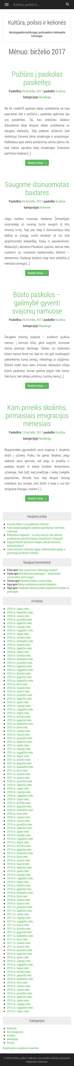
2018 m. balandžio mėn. (20, 892)
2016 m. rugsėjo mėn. (19, 961)
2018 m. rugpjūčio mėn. (20, 878)
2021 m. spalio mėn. (18, 745)
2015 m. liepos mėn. (18, 1011)
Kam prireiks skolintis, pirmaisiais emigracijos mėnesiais (37, 415)
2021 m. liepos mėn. (18, 756)
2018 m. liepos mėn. (18, 882)
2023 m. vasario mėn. (19, 688)
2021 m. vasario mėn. (19, 774)
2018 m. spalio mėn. (18, 871)
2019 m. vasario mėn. (19, 860)
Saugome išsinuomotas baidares (37, 188)
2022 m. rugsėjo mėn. (19, 706)
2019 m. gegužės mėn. (19, 849)
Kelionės (45, 207)
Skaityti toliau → (37, 163)
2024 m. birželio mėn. (19, 655)
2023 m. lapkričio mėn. (20, 666)
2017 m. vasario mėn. (19, 943)
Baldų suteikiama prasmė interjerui (37, 584)
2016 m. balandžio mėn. (20, 979)
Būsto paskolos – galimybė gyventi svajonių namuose (37, 302)
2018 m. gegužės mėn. (19, 889)
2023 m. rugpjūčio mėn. (20, 670)
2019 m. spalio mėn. (18, 831)
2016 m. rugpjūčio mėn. (20, 964)
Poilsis (11, 1042)
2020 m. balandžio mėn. (20, 810)
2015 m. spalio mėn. (18, 1000)
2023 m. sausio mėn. (18, 691)
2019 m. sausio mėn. (18, 864)
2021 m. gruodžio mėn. (20, 738)
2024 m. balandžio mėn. (20, 659)
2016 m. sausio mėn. (18, 989)
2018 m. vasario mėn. (19, 900)
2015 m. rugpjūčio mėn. (20, 1007)
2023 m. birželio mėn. (19, 673)
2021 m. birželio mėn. (19, 759)
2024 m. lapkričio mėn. (20, 648)
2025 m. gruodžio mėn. (20, 619)
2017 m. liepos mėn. (18, 925)
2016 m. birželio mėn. (19, 971)
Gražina (60, 91)
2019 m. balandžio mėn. (20, 853)
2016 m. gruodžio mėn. (20, 950)
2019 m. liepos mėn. (18, 842)
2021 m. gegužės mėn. (19, 763)
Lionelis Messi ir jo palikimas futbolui (28, 524)
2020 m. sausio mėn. (18, 821)
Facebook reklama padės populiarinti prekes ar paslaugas (38, 589)
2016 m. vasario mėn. (19, 986)
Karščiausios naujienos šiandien (21, 1048)
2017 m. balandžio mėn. (20, 936)
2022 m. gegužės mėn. (19, 720)
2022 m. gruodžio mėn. (20, 695)
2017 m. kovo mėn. (17, 939)
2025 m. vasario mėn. (19, 644)
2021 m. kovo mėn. (17, 770)
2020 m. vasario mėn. (19, 817)
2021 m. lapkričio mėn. (20, 741)
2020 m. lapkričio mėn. (20, 785)
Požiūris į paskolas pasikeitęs (37, 78)
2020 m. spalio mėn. (18, 788)
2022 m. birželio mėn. (19, 716)
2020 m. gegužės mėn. (19, 806)
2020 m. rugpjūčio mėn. (20, 795)
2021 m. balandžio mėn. (20, 767)
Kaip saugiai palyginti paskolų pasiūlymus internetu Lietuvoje (36, 529)
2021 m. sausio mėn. (18, 777)
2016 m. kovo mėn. (17, 982)
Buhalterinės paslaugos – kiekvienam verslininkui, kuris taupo (34, 575)
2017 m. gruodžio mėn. (20, 907)
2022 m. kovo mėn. (17, 727)
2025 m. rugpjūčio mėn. (20, 630)
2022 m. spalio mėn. (18, 702)
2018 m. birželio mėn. (19, 885)
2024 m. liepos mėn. (18, 652)
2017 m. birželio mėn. (19, 928)
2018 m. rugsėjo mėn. (19, 874)
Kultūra (11, 1035)
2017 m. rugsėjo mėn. (19, 918)
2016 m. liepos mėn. (18, 968)
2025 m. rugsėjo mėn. (19, 626)
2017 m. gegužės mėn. (19, 932)
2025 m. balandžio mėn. (20, 641)
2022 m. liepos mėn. (18, 713)
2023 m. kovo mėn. (17, 684)
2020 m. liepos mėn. (18, 799)
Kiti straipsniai (15, 1032)
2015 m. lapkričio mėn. (20, 997)
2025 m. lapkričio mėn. (20, 623)
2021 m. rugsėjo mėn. (19, 749)
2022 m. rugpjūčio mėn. (20, 709)
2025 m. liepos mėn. (18, 634)
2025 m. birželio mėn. (19, 637)
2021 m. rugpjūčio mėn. (20, 752)
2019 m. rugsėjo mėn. (19, 835)
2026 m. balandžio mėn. (20, 612)
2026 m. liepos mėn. (18, 609)
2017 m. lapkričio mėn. (20, 910)
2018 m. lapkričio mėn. (20, 867)
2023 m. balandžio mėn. (20, 680)
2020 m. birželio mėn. (19, 803)
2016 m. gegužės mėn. (19, 975)
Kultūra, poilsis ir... (26, 4)
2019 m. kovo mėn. (17, 856)
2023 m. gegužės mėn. (19, 677)
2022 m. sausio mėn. (18, 734)
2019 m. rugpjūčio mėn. (20, 839)
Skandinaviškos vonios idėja (36, 580)
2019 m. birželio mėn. (19, 846)
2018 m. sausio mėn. (18, 903)
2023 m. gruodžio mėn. (20, 662)
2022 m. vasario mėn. (19, 731)
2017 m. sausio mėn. (18, 946)
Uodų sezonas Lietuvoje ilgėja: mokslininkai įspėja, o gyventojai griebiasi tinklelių (36, 551)
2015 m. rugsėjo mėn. (19, 1004)
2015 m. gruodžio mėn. (20, 993)
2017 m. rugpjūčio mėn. (20, 921)
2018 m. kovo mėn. (17, 896)
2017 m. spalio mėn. (18, 914)
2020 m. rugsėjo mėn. (19, 792)
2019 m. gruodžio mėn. (20, 824)
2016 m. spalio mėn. (18, 957)
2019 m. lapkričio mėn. (20, 828)
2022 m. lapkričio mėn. (20, 698)
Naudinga (45, 97)
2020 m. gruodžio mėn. (20, 781)
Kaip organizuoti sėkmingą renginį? (38, 570)
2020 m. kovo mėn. (17, 813)
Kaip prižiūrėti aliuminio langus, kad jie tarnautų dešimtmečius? (33, 543)
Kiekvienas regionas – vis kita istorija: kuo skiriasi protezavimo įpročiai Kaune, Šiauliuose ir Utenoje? (35, 536)
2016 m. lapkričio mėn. (20, 954)
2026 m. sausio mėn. (18, 616)
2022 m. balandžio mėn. (20, 724)
